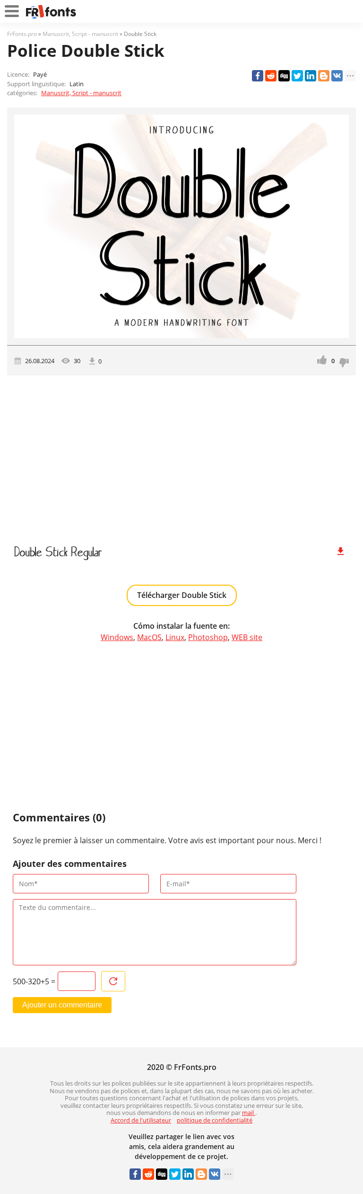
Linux (174, 637)
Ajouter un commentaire (62, 1005)
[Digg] (284, 75)
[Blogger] (323, 75)
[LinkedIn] (310, 75)
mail (248, 1112)
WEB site (247, 637)
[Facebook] (257, 75)
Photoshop (208, 637)
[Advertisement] (181, 456)
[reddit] (271, 75)
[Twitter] (297, 75)
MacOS (149, 637)
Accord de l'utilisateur (141, 1120)
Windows (117, 637)
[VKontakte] (337, 75)
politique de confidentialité (214, 1120)
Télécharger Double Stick (181, 595)
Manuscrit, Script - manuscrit (81, 93)
